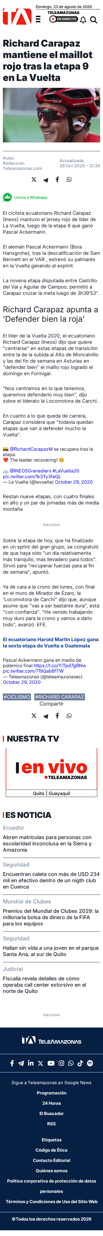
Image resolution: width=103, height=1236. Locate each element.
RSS (51, 1123)
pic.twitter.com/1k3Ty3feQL (32, 476)
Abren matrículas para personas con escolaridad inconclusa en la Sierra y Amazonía (47, 843)
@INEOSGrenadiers (30, 471)
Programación (51, 1093)
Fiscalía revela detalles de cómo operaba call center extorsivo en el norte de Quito (44, 984)
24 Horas (51, 1103)
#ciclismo (17, 697)
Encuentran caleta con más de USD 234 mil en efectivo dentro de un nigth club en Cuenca (51, 880)
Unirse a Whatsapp (30, 197)
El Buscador (51, 1113)
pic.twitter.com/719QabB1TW (33, 671)
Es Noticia (28, 815)
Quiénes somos (52, 1170)
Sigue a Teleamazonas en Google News (51, 1082)
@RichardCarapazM (31, 449)
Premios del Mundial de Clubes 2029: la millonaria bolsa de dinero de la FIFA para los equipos (51, 917)
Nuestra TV (32, 739)
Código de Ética (51, 1150)
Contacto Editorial (51, 1160)
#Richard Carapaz (59, 697)
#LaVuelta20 (65, 471)
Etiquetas (52, 1139)
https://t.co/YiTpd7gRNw (60, 665)
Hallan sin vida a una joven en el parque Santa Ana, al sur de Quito (51, 951)
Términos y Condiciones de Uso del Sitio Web (52, 1201)
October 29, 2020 (74, 482)
